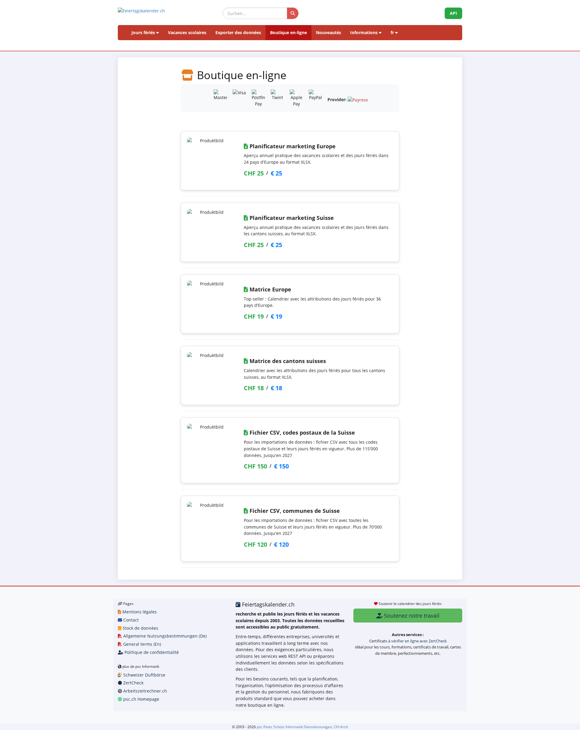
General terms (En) (141, 644)
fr (393, 32)
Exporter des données (238, 32)
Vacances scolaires (187, 32)
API (453, 13)
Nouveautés (328, 32)
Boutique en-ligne (288, 32)
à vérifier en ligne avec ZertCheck (417, 641)
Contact (130, 620)
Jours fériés (143, 32)
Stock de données (139, 628)
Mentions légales (139, 612)
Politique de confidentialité (151, 652)
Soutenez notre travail (411, 615)
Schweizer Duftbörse (143, 675)
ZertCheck (132, 683)
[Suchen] (292, 13)
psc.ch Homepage (140, 699)
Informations (364, 32)
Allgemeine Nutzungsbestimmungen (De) (164, 636)
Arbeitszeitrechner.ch (144, 691)
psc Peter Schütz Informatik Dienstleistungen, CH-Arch (302, 726)
